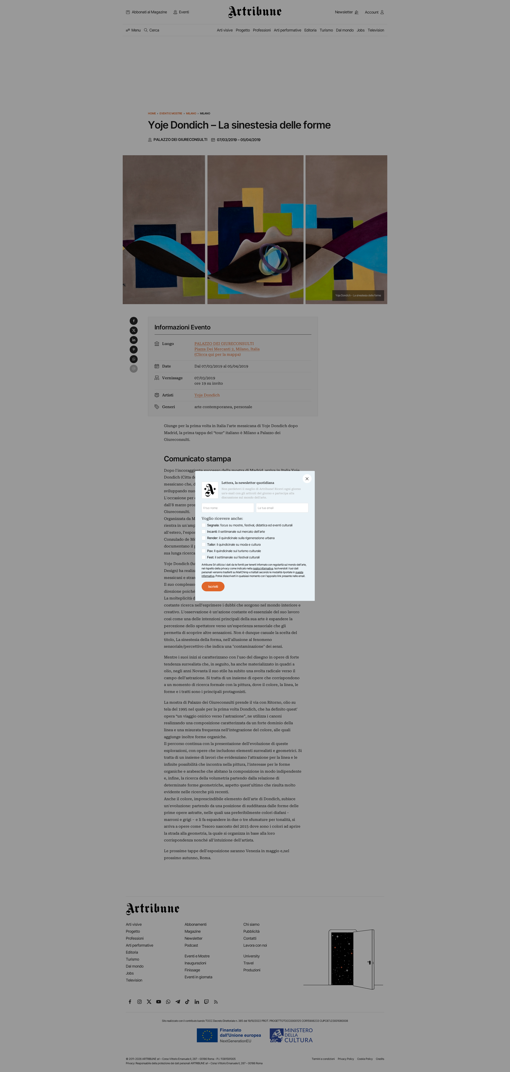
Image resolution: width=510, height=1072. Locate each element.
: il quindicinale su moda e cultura (234, 544)
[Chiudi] (307, 478)
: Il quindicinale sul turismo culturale (234, 551)
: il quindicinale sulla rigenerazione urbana (241, 538)
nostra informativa (263, 568)
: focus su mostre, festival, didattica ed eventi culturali (249, 525)
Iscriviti (213, 587)
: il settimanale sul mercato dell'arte (236, 532)
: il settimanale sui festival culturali (233, 557)
